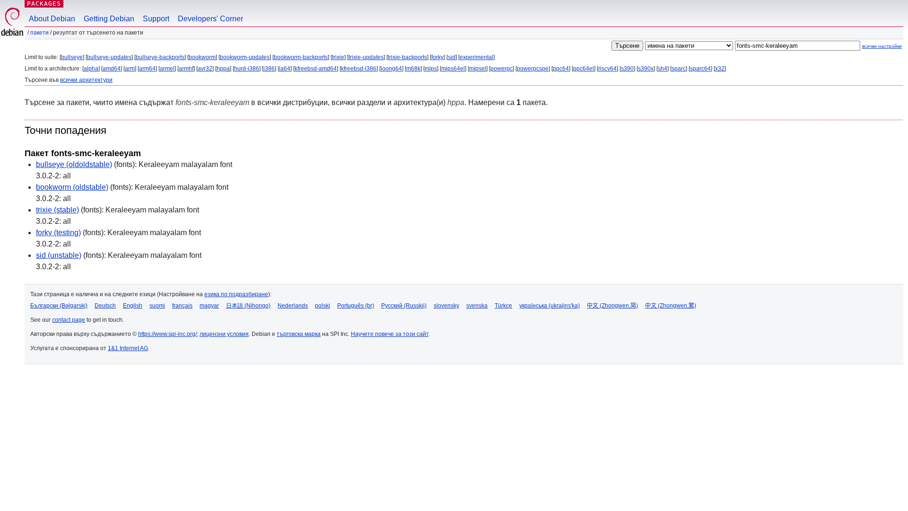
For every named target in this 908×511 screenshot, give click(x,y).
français (182, 305)
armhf (186, 68)
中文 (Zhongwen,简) (612, 305)
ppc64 (561, 68)
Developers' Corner (210, 19)
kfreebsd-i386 (358, 68)
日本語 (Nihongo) (248, 305)
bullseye (72, 57)
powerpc (501, 68)
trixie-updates (366, 57)
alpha (91, 68)
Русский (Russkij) (404, 305)
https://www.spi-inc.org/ (167, 334)
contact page (68, 320)
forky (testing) (58, 233)
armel (167, 68)
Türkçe (503, 305)
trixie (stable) (57, 210)
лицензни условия (224, 334)
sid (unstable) (58, 255)
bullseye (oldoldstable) (74, 164)
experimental (476, 57)
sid (451, 57)
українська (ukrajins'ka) (549, 305)
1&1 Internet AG (128, 348)
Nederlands (293, 305)
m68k (413, 68)
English (132, 305)
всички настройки (882, 46)
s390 (627, 68)
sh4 (662, 68)
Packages (44, 3)
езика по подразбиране (236, 294)
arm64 (147, 68)
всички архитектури (86, 80)
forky (437, 57)
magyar (209, 305)
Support (156, 19)
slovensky (446, 305)
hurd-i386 (246, 68)
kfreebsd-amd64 (316, 68)
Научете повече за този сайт (389, 334)
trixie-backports (407, 57)
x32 (720, 68)
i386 (269, 68)
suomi (157, 305)
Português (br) (355, 305)
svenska (477, 305)
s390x (646, 68)
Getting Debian (109, 19)
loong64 (391, 68)
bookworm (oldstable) (72, 187)
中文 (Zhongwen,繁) (670, 305)
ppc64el (583, 68)
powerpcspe (533, 68)
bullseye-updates (109, 57)
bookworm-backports (301, 57)
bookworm (202, 57)
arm (130, 68)
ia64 (284, 68)
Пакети (39, 32)
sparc (679, 68)
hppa (223, 68)
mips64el (453, 68)
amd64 (112, 68)
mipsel (477, 68)
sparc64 (700, 68)
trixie (338, 57)
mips (431, 68)
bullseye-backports (160, 57)
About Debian (52, 19)
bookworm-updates (245, 57)
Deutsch (105, 305)
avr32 (205, 68)
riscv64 (607, 68)
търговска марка (299, 334)
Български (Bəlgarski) (58, 305)
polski (322, 305)
